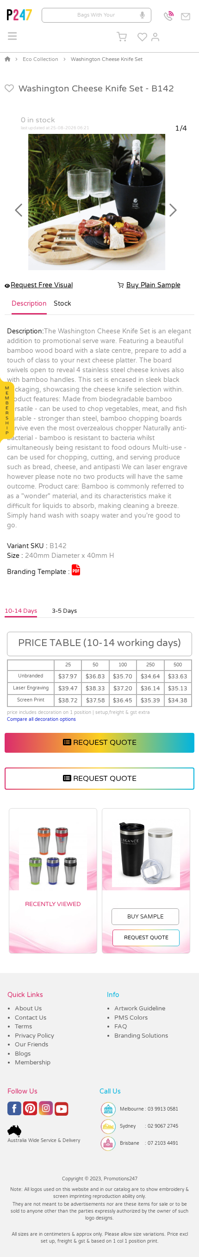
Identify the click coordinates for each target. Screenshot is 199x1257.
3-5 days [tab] (64, 611)
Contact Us (30, 1017)
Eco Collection (40, 59)
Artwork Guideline (139, 1008)
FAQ (120, 1026)
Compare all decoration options (41, 719)
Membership (32, 1062)
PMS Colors (131, 1017)
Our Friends (31, 1044)
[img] (76, 569)
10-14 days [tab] (21, 611)
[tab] (29, 307)
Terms (23, 1026)
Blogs (23, 1054)
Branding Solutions (141, 1035)
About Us (28, 1008)
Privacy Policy (34, 1035)
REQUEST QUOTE (104, 742)
